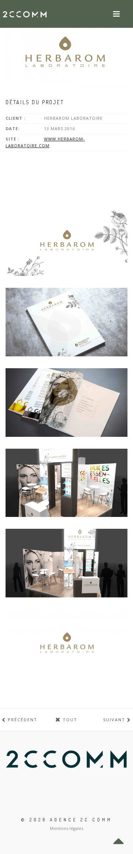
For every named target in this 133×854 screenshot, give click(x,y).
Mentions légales (66, 828)
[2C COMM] (25, 14)
